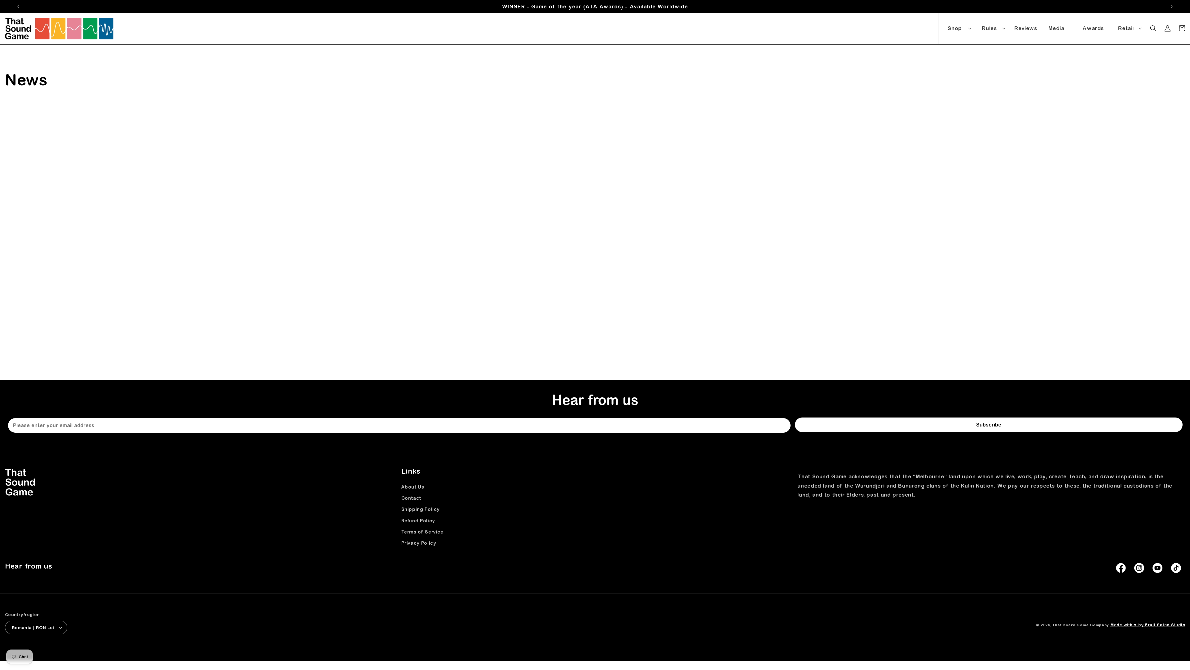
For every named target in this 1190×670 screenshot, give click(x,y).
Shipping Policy (420, 509)
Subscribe (988, 424)
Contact (411, 498)
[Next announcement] (1172, 6)
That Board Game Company (1080, 625)
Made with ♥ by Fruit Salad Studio (1147, 625)
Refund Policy (418, 520)
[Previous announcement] (18, 6)
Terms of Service (422, 531)
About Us (412, 486)
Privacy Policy (418, 543)
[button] (958, 27)
